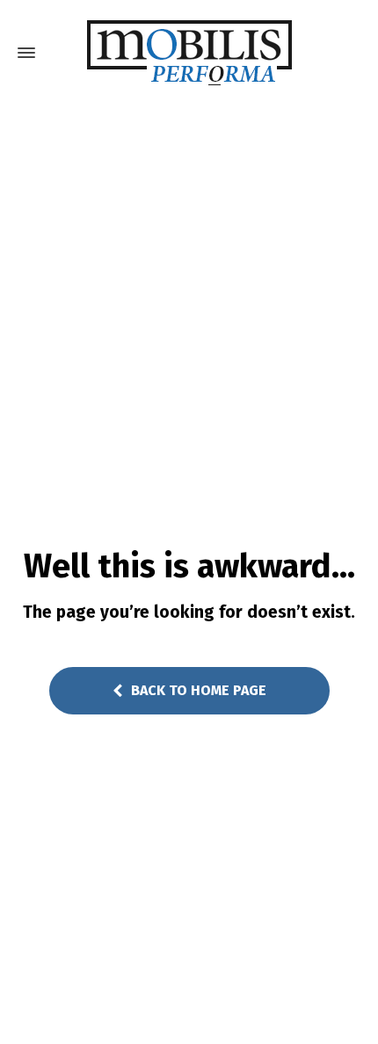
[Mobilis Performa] (189, 53)
